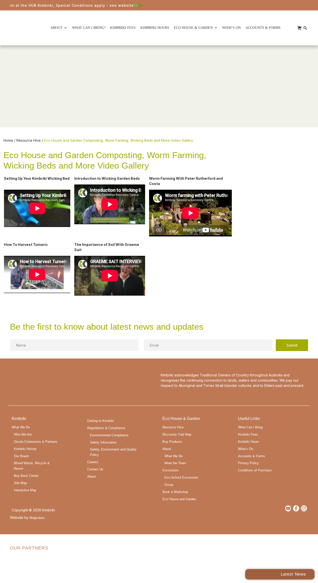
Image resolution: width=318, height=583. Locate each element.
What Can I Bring (250, 427)
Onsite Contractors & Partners (35, 442)
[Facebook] (296, 508)
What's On (231, 28)
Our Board (21, 456)
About (56, 28)
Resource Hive (28, 140)
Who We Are (23, 434)
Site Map (20, 483)
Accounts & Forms (262, 28)
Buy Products (172, 442)
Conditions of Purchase (255, 470)
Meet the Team (175, 463)
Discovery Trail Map (176, 434)
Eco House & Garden (193, 28)
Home (8, 140)
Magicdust (37, 518)
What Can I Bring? (89, 28)
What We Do (21, 427)
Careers (92, 462)
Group (168, 485)
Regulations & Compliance (106, 428)
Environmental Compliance (109, 435)
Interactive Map (25, 490)
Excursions (170, 470)
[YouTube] (288, 508)
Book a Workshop (175, 492)
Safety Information (103, 442)
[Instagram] (304, 508)
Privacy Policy (248, 463)
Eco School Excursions (181, 477)
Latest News (293, 574)
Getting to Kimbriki (100, 421)
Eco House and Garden (179, 499)
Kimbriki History (25, 449)
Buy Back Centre (26, 476)
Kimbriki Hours (154, 28)
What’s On (245, 449)
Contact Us (95, 469)
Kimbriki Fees (123, 28)
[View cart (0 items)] (299, 28)
